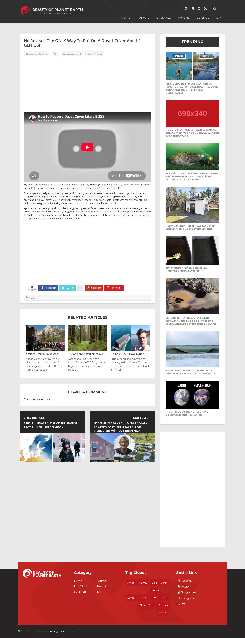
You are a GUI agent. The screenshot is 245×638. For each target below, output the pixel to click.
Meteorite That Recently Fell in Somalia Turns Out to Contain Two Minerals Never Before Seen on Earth (191, 321)
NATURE (184, 17)
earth (164, 582)
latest (33, 297)
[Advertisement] (87, 87)
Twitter (185, 586)
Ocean (164, 597)
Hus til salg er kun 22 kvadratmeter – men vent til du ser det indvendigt (191, 227)
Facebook (187, 581)
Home (125, 17)
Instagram (187, 598)
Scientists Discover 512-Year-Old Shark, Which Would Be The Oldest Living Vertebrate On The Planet (192, 176)
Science (164, 605)
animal (142, 582)
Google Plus (188, 592)
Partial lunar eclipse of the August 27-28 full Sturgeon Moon (50, 425)
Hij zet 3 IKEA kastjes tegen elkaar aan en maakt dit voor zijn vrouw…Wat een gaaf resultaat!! (192, 133)
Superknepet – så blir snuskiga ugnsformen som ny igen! (186, 269)
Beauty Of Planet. (38, 631)
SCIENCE (203, 17)
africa (130, 582)
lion (153, 597)
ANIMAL (143, 17)
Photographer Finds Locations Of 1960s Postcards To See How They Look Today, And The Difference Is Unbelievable (192, 88)
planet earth (147, 605)
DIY (218, 17)
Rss (183, 603)
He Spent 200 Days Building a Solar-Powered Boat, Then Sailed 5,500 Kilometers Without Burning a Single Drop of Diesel (120, 427)
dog (154, 582)
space (163, 612)
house (155, 590)
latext (143, 597)
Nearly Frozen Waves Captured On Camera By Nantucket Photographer (190, 372)
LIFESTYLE (163, 17)
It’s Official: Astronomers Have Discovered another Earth (187, 413)
